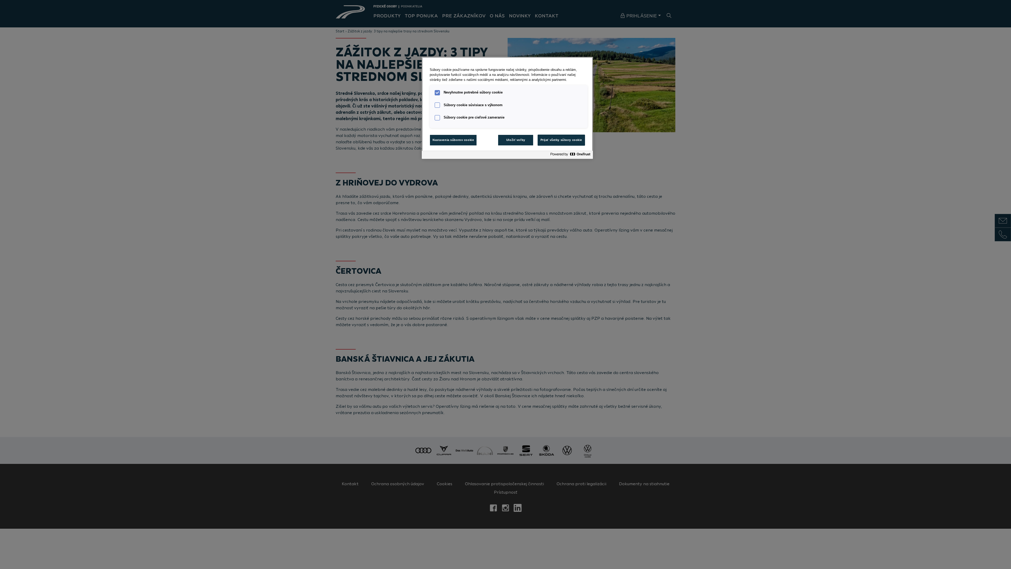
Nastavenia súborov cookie (453, 139)
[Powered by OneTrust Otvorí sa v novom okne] (570, 155)
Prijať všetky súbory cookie (561, 139)
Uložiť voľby (515, 139)
